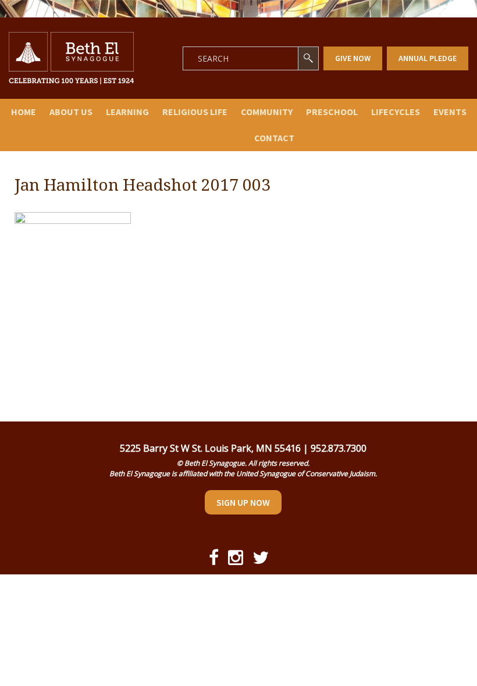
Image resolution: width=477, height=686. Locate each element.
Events (450, 111)
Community (267, 111)
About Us (70, 111)
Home (23, 111)
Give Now (353, 58)
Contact (274, 138)
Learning (127, 111)
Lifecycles (395, 111)
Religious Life (194, 111)
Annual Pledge (427, 58)
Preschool (332, 111)
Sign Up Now (243, 502)
